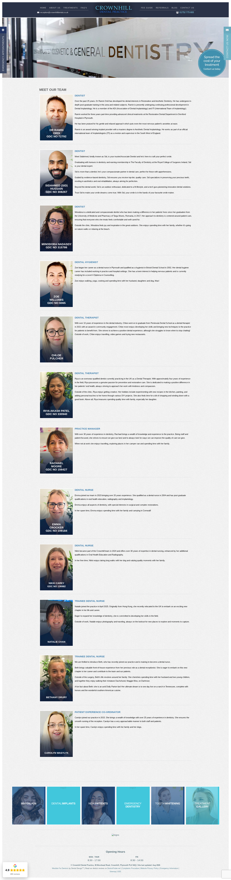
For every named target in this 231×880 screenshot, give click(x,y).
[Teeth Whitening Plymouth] (167, 806)
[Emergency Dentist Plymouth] (133, 806)
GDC (119, 872)
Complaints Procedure (130, 868)
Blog (175, 8)
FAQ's (84, 8)
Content (227, 43)
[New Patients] (98, 806)
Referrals (162, 8)
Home (43, 8)
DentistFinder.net (113, 868)
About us (54, 8)
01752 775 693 (187, 12)
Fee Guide (147, 8)
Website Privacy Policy (149, 868)
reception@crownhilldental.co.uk (54, 12)
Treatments (70, 8)
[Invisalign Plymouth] (28, 806)
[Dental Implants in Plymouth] (63, 806)
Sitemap (113, 872)
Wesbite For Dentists (60, 868)
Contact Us (187, 8)
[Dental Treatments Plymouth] (202, 806)
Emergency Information (169, 868)
